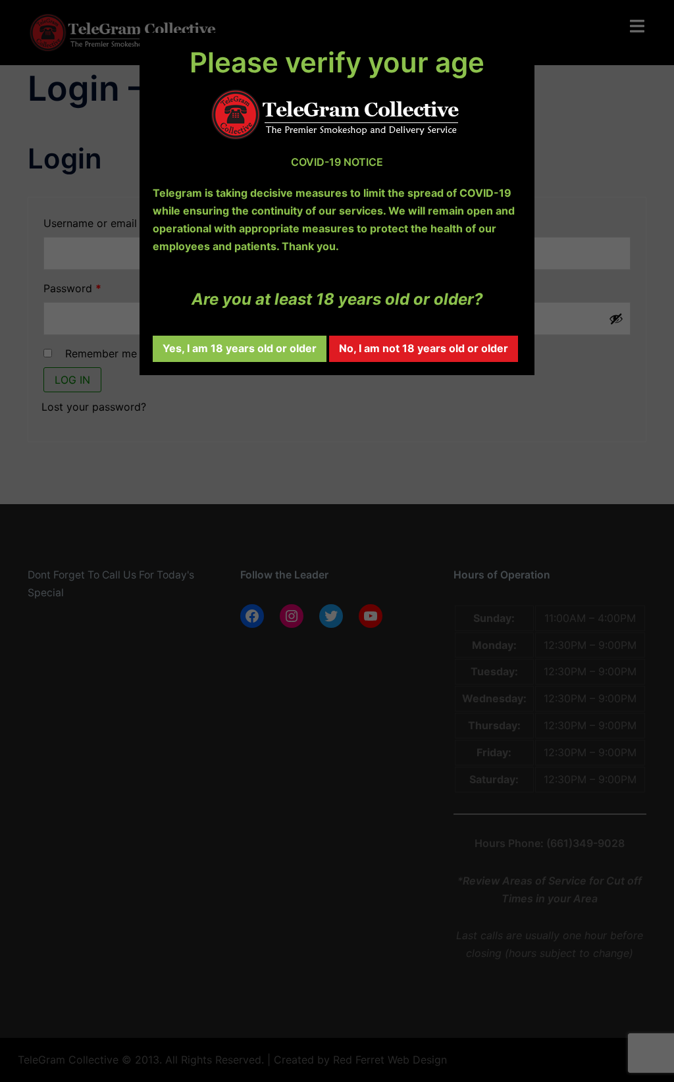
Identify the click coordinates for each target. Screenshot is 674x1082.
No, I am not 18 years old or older (423, 348)
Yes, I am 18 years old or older (240, 348)
